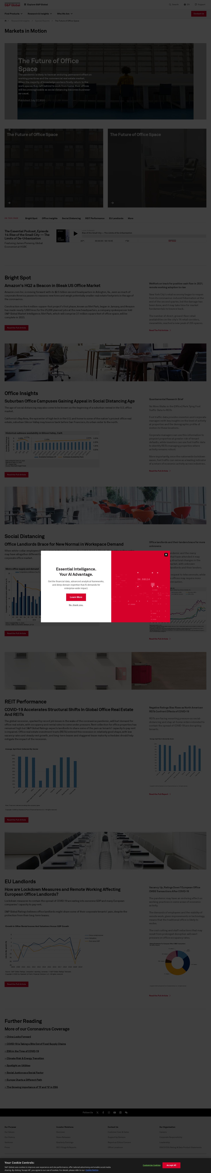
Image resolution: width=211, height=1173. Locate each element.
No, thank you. (76, 605)
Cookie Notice (91, 1170)
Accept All (171, 1165)
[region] (105, 1165)
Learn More (76, 597)
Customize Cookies (151, 1165)
